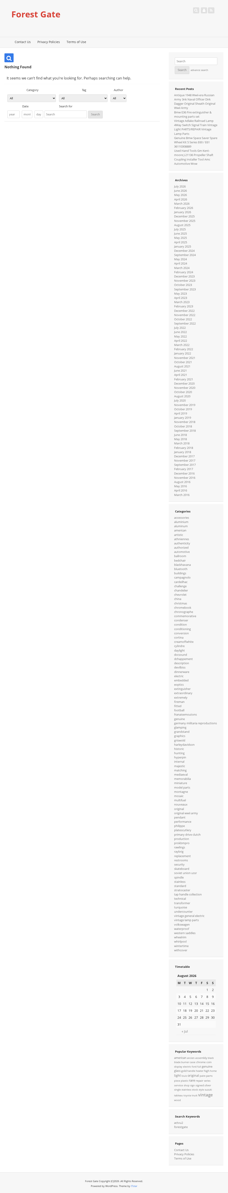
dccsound (180, 655)
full (199, 1066)
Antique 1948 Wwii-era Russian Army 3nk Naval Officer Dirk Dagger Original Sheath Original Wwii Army (194, 101)
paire (203, 1075)
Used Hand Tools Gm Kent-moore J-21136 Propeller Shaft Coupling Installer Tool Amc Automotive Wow (193, 157)
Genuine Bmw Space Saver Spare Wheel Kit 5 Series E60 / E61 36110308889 (195, 142)
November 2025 (184, 221)
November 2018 (184, 422)
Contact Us (23, 42)
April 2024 (180, 263)
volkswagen (182, 924)
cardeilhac (180, 582)
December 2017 (184, 456)
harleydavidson (184, 745)
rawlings (179, 847)
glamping (180, 727)
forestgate (181, 1127)
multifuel (180, 800)
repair (199, 1081)
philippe (179, 826)
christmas (180, 603)
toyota (187, 1095)
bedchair (180, 560)
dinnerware (181, 672)
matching (180, 770)
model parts (182, 787)
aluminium (181, 522)
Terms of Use (76, 42)
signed (199, 1085)
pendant (179, 817)
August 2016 (182, 482)
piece (177, 1080)
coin (209, 1062)
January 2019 (182, 418)
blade (177, 1062)
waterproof (181, 929)
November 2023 (184, 281)
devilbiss (179, 667)
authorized (181, 547)
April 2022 (180, 341)
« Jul (185, 1031)
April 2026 (180, 199)
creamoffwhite (183, 642)
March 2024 (181, 268)
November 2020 (184, 388)
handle (191, 1070)
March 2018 (181, 443)
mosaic (178, 796)
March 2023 (181, 302)
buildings (180, 573)
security (179, 864)
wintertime (181, 946)
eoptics (179, 685)
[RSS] (211, 10)
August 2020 (182, 396)
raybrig (178, 851)
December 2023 (184, 276)
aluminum (181, 526)
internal (179, 762)
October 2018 (183, 426)
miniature (180, 783)
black (211, 1058)
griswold (179, 740)
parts (209, 1076)
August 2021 (182, 366)
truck (194, 1095)
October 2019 (183, 409)
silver (207, 1085)
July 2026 (180, 186)
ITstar (134, 1186)
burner (185, 1062)
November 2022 (184, 315)
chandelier (181, 590)
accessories (181, 518)
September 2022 (185, 323)
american (180, 530)
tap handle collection (188, 894)
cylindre (179, 646)
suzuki (208, 1089)
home (213, 1070)
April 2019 (180, 413)
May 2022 (180, 336)
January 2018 (182, 452)
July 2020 (180, 400)
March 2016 (181, 495)
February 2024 (183, 272)
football (179, 710)
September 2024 (185, 255)
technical (180, 899)
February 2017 (183, 469)
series (207, 1080)
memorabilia (182, 779)
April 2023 (180, 298)
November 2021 (184, 358)
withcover (180, 950)
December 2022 (184, 311)
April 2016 (180, 490)
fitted (177, 706)
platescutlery (182, 830)
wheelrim (180, 937)
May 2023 (180, 293)
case (192, 1062)
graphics (179, 736)
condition (180, 625)
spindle (179, 877)
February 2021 (183, 379)
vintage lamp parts (186, 920)
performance (182, 822)
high (206, 1071)
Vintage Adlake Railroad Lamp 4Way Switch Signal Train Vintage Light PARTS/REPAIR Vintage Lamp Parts (195, 127)
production (181, 839)
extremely (180, 697)
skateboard (181, 869)
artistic (178, 535)
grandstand (181, 732)
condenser (181, 620)
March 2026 (181, 204)
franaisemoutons (185, 714)
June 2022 (180, 332)
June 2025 (180, 233)
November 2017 (184, 460)
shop (186, 1085)
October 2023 (183, 285)
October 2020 (183, 392)
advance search (199, 70)
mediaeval (181, 774)
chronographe (183, 612)
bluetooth (180, 569)
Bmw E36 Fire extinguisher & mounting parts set (193, 114)
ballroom (180, 556)
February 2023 (183, 306)
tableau (178, 1095)
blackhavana (182, 565)
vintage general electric (189, 916)
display (178, 1066)
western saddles (184, 933)
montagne (181, 792)
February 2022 (183, 349)
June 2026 (180, 191)
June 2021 (180, 371)
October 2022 (183, 319)
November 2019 (184, 405)
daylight (179, 650)
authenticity (182, 543)
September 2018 (185, 431)
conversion (181, 633)
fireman (179, 702)
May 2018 (180, 439)
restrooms (181, 860)
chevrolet (180, 595)
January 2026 (182, 212)
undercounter (183, 912)
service (178, 1085)
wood (177, 1100)
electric (178, 676)
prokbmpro (181, 843)
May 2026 (180, 195)
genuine (179, 719)
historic (179, 749)
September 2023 (185, 289)
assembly (201, 1058)
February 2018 (183, 448)
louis (184, 1075)
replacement (182, 856)
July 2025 (180, 229)
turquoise (180, 907)
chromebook (182, 608)
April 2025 (180, 242)
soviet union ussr (185, 873)
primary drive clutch (187, 835)
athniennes (181, 539)
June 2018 (180, 435)
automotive (182, 552)
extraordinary (183, 693)
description (181, 663)
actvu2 (178, 1123)
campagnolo (182, 577)
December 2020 (184, 383)
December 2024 (184, 251)
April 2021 (180, 375)
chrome (201, 1062)
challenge (180, 586)
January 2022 (182, 353)
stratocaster (182, 890)
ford (194, 1066)
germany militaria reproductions (195, 723)
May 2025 (180, 238)
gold (184, 1071)
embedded (181, 680)
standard (180, 886)
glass (177, 1071)
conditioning (182, 629)
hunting (179, 753)
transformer (182, 903)
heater (199, 1070)
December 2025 (184, 216)
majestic (179, 766)
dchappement (183, 659)
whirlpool (180, 941)
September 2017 (185, 465)
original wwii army (186, 813)
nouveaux (180, 804)
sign (192, 1085)
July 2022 (180, 328)
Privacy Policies (48, 42)
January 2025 (182, 246)
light (177, 1075)
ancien (191, 1058)
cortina (178, 637)
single (177, 1089)
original (179, 809)
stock (195, 1089)
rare (192, 1080)
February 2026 (183, 208)
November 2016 (184, 478)
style (201, 1089)
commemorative (185, 616)
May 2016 (180, 486)
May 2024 (180, 259)
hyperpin (180, 757)
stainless (179, 882)
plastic (184, 1080)
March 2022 (181, 345)
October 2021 (183, 362)
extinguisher (182, 689)
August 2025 (182, 225)
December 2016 (184, 473)
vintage (205, 1094)
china (177, 599)
